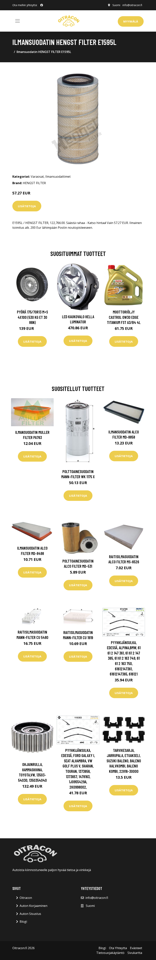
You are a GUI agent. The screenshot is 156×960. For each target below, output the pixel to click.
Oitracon (26, 898)
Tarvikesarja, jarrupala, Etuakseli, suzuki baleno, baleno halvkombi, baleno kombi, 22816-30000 (124, 761)
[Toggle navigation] (17, 21)
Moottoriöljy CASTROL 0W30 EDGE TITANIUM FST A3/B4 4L (124, 317)
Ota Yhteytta (118, 948)
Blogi (23, 921)
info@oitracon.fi (132, 5)
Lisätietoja (27, 206)
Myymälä (130, 21)
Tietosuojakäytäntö (110, 953)
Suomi (116, 5)
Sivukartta (134, 953)
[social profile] (42, 5)
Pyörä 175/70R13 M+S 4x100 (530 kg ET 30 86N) (32, 317)
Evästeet (136, 948)
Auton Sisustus (30, 914)
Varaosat (37, 176)
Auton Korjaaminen (33, 906)
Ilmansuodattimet (58, 176)
